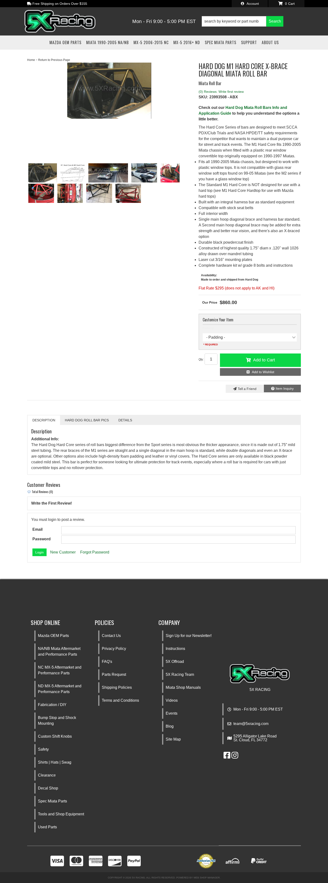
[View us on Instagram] (234, 757)
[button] (242, 21)
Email (37, 529)
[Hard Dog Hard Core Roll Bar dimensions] (72, 172)
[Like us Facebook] (227, 757)
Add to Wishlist (263, 372)
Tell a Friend (247, 389)
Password (41, 539)
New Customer (63, 552)
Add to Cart (264, 360)
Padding (208, 328)
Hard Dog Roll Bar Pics (87, 420)
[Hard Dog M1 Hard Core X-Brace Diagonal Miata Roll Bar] (108, 172)
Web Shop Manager (207, 877)
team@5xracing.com (250, 724)
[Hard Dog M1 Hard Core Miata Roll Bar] (109, 91)
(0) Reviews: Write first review (221, 92)
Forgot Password (94, 552)
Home (31, 60)
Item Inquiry (285, 388)
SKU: (203, 97)
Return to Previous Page (54, 60)
